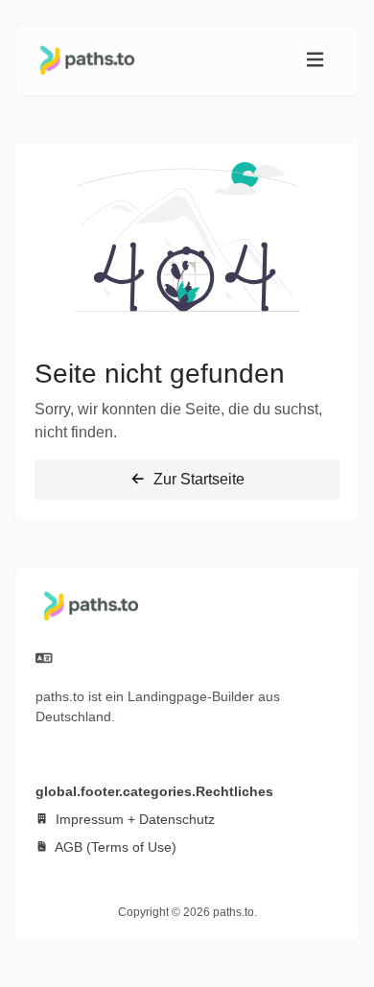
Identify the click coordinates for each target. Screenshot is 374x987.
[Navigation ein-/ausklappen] (315, 60)
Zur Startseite (197, 479)
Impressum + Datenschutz (133, 819)
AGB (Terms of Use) (114, 847)
